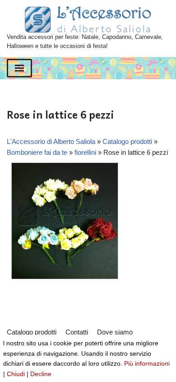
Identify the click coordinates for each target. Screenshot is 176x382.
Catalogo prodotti (127, 141)
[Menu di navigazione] (19, 68)
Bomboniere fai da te (37, 152)
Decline (40, 373)
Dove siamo (115, 332)
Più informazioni (147, 363)
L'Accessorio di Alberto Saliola (51, 141)
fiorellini (85, 152)
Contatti (76, 332)
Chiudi (16, 373)
